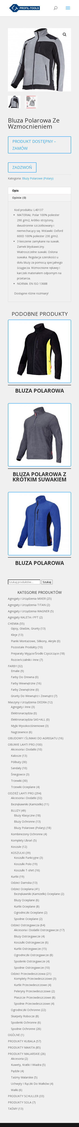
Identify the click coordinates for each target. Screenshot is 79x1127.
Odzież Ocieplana (22, 889)
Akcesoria (17, 1059)
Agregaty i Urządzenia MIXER (27, 598)
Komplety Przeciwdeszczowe (33, 978)
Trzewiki (16, 781)
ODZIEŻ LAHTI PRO (21, 793)
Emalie (15, 671)
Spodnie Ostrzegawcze (29, 968)
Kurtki (14, 876)
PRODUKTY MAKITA (21, 1047)
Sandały (16, 768)
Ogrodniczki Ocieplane (28, 912)
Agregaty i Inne (21, 707)
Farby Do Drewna (22, 677)
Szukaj (47, 582)
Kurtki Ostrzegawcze (27, 949)
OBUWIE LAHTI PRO (21, 744)
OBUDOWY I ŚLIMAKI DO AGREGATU (33, 738)
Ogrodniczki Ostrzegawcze (31, 955)
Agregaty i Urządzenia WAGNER (28, 611)
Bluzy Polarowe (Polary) (37, 178)
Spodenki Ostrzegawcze (29, 961)
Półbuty (16, 762)
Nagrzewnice (19, 732)
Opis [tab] (15, 190)
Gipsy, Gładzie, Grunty (25, 628)
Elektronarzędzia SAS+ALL (28, 719)
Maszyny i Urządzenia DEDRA (27, 702)
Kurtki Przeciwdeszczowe (30, 985)
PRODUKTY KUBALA (21, 1041)
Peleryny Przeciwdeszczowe (32, 991)
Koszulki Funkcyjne (26, 858)
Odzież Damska (21, 883)
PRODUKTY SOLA (19, 1102)
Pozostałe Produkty (24, 647)
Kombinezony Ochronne (27, 834)
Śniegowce (18, 774)
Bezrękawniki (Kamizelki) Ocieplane (37, 894)
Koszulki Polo (23, 864)
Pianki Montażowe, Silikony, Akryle (33, 641)
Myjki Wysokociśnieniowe (27, 726)
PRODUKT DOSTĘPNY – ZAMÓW (34, 145)
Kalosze (16, 756)
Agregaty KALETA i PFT (23, 617)
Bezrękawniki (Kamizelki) (27, 804)
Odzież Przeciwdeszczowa (28, 974)
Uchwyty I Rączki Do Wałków (30, 1084)
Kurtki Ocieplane (24, 906)
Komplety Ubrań (21, 840)
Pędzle (15, 1071)
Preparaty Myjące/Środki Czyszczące (35, 653)
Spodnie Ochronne (23, 1029)
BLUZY (15, 810)
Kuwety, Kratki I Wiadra (26, 1065)
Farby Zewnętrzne (23, 690)
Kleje (14, 635)
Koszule (16, 847)
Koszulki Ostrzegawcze (29, 942)
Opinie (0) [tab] (19, 198)
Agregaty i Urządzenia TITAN (27, 605)
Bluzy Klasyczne (24, 815)
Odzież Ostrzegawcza (25, 925)
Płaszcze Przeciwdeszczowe (32, 997)
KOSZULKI (18, 853)
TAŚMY (12, 1109)
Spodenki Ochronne (24, 1022)
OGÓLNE (14, 1035)
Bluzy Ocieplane (24, 900)
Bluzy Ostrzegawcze (27, 936)
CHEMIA (13, 623)
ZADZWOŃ (22, 167)
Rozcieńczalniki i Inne (25, 660)
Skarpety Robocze (23, 1016)
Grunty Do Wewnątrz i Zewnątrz (32, 696)
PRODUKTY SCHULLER (23, 1096)
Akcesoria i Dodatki (23, 749)
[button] (64, 34)
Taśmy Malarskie (22, 1077)
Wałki (14, 1090)
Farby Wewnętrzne (23, 683)
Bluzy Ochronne (24, 821)
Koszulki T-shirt (24, 870)
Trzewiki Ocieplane (23, 787)
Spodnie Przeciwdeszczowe (32, 1003)
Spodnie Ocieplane (26, 919)
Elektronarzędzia (22, 713)
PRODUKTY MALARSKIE (24, 1054)
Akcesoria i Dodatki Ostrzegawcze (36, 930)
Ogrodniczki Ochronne (25, 1010)
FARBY (12, 666)
